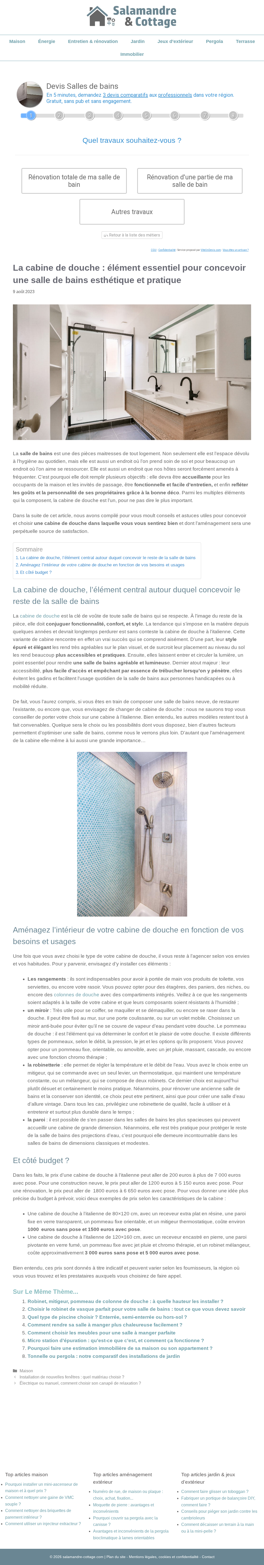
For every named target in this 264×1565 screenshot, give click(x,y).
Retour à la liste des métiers (134, 235)
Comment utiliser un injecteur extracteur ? (43, 1524)
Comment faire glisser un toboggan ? (215, 1491)
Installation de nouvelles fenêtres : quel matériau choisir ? (72, 1377)
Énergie (46, 41)
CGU (153, 250)
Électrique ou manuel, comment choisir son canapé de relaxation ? (80, 1383)
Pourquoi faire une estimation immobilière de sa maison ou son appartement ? (120, 1348)
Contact (208, 1557)
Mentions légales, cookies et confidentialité (164, 1557)
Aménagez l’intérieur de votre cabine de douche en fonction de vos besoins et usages (102, 564)
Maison (17, 41)
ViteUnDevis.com (211, 250)
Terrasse (245, 41)
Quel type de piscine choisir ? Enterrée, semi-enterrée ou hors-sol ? (107, 1317)
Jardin (138, 41)
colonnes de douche (76, 994)
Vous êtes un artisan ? (236, 250)
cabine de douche (40, 616)
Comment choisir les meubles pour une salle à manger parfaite (102, 1332)
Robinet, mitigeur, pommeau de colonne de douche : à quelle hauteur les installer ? (126, 1301)
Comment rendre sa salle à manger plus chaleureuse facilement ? (105, 1324)
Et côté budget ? (36, 572)
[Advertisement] (132, 1422)
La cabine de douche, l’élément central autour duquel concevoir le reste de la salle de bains (108, 557)
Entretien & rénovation (93, 41)
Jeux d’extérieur (175, 41)
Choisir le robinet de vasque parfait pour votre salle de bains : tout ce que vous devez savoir (136, 1309)
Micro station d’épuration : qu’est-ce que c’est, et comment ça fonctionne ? (116, 1340)
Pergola (214, 41)
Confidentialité (167, 250)
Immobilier (132, 54)
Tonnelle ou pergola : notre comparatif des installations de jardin (104, 1356)
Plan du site (116, 1557)
